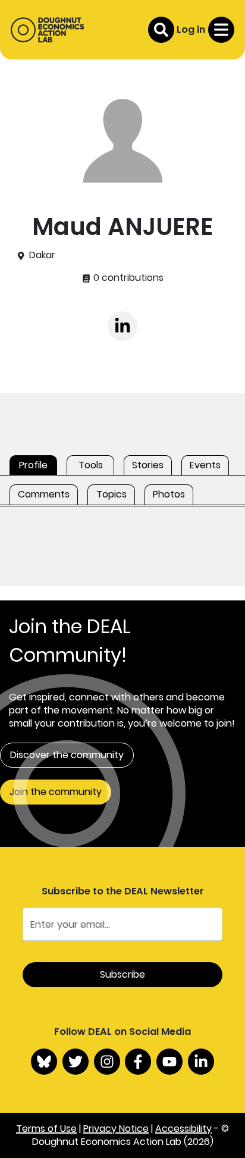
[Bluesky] (44, 1062)
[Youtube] (169, 1062)
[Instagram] (107, 1062)
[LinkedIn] (201, 1062)
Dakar (42, 255)
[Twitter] (75, 1062)
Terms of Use (46, 1128)
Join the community (56, 792)
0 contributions (127, 277)
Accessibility (183, 1128)
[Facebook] (138, 1062)
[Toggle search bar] (161, 30)
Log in (191, 29)
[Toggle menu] (221, 30)
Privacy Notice (116, 1128)
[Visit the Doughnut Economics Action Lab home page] (47, 30)
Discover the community (67, 755)
